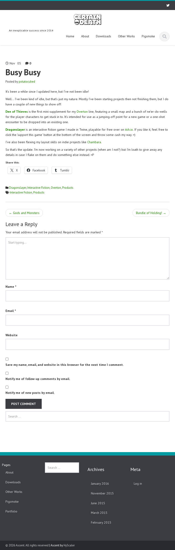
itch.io (129, 129)
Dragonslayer (17, 188)
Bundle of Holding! (151, 213)
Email (10, 311)
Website (11, 335)
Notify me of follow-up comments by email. (37, 379)
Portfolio (11, 511)
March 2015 (99, 513)
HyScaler (69, 545)
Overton (83, 111)
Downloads (103, 36)
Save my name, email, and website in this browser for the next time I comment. (64, 365)
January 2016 (100, 483)
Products (67, 188)
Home (70, 36)
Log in (138, 483)
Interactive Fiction (38, 188)
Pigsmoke (148, 36)
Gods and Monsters (24, 213)
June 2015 (98, 503)
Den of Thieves (16, 111)
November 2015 (102, 493)
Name (10, 287)
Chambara (94, 142)
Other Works (126, 36)
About (85, 36)
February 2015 (101, 522)
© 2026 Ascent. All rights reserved (27, 545)
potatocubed (27, 82)
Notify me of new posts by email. (29, 393)
